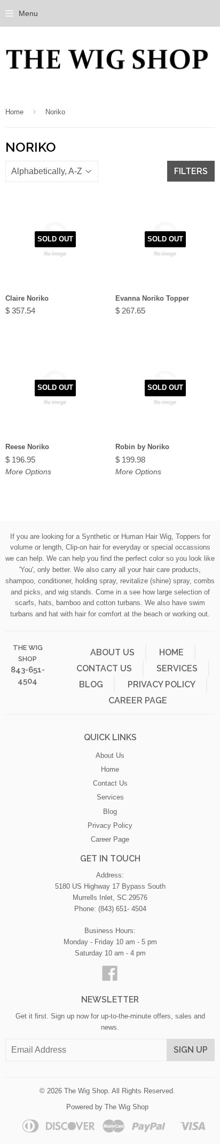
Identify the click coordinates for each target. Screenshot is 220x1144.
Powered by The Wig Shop (107, 1107)
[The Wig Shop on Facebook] (110, 977)
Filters (191, 171)
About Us (112, 652)
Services (177, 668)
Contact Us (104, 668)
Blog (91, 684)
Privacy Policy (161, 684)
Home (14, 112)
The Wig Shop (86, 1091)
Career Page (137, 700)
